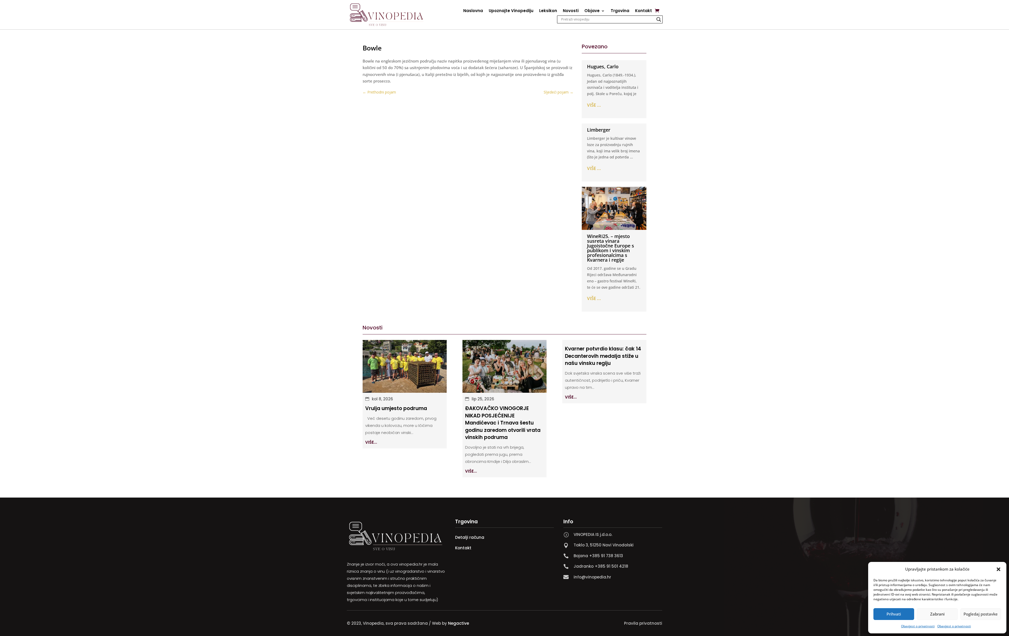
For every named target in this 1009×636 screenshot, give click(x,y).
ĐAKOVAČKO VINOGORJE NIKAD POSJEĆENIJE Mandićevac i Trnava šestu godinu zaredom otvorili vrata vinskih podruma (502, 423)
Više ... (594, 105)
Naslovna (473, 11)
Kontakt (643, 11)
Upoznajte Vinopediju (511, 11)
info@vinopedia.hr (592, 577)
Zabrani (937, 614)
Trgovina (620, 11)
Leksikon (548, 11)
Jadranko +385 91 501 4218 (601, 566)
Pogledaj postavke (981, 614)
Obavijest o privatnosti (918, 626)
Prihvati (894, 614)
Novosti (571, 11)
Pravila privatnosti (643, 623)
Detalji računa (469, 537)
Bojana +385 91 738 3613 (598, 556)
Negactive (458, 623)
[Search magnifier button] (658, 19)
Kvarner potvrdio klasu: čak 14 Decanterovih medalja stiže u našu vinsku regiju (603, 356)
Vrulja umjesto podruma (396, 408)
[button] (998, 569)
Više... (371, 442)
